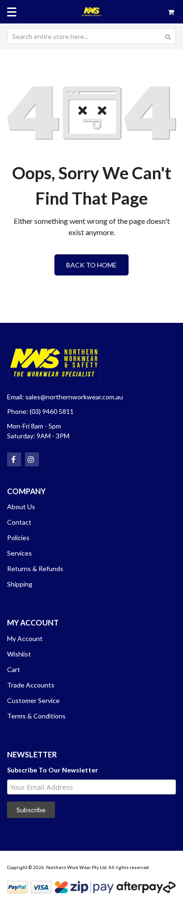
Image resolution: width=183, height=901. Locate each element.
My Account (25, 638)
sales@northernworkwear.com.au (74, 397)
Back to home (91, 265)
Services (19, 553)
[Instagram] (32, 459)
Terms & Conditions (36, 716)
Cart (13, 669)
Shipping (19, 584)
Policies (18, 538)
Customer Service (33, 700)
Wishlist (19, 654)
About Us (21, 507)
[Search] (168, 36)
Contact (19, 522)
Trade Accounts (30, 685)
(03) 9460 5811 (52, 411)
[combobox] (91, 36)
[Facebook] (14, 459)
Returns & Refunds (35, 569)
